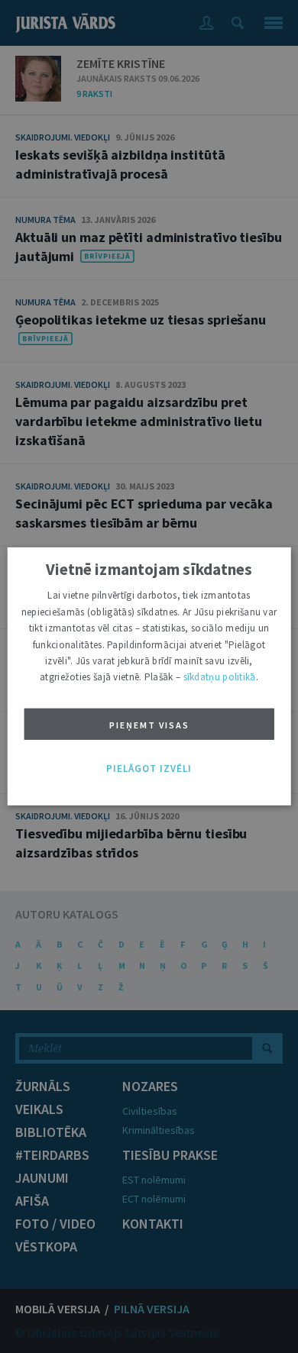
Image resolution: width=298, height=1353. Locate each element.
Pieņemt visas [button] (149, 725)
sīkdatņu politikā (219, 676)
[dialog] (149, 676)
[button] (149, 768)
